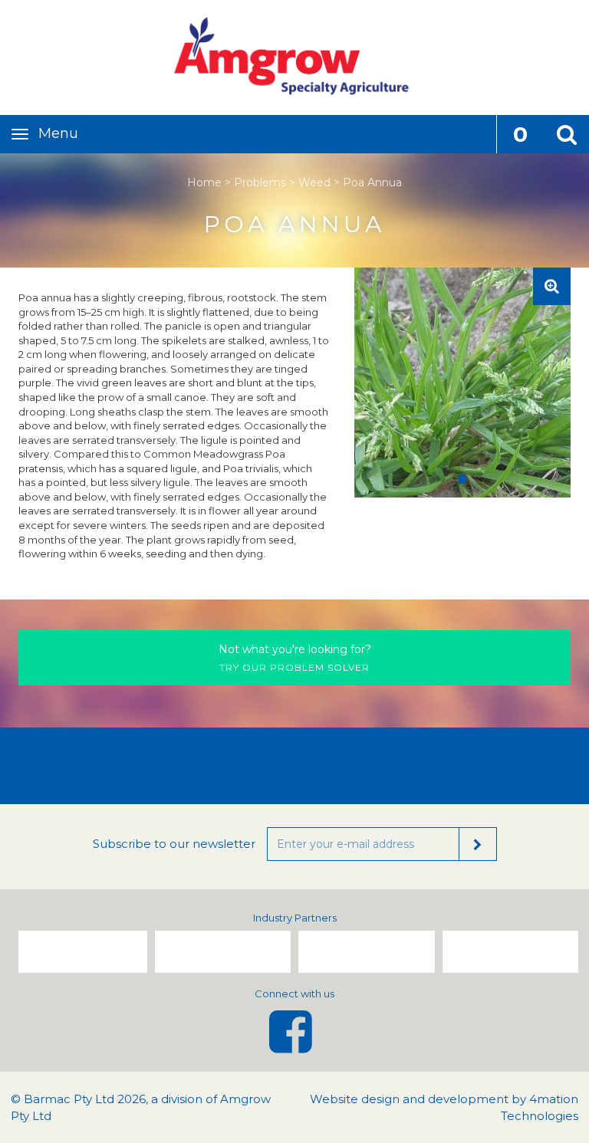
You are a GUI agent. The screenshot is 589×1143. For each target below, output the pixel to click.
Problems (260, 182)
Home (204, 182)
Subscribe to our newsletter (174, 843)
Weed (314, 182)
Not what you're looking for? (295, 649)
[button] (566, 134)
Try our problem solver (295, 657)
